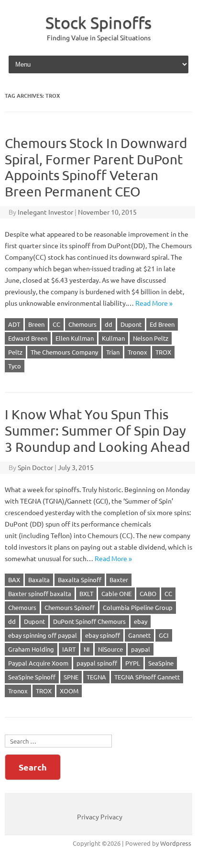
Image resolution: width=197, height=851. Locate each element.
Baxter (118, 579)
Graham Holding (31, 649)
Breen (36, 324)
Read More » (154, 303)
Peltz (15, 352)
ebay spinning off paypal (42, 635)
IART (69, 649)
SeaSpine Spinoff (31, 677)
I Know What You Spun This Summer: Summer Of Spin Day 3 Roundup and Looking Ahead (97, 430)
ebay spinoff (102, 635)
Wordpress (175, 843)
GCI (164, 635)
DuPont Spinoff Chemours (89, 621)
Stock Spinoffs (98, 22)
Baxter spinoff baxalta (39, 593)
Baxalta (39, 579)
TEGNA (96, 677)
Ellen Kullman (74, 338)
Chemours (82, 324)
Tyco (14, 366)
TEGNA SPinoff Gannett (147, 677)
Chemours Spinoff (69, 607)
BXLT (86, 593)
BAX (14, 579)
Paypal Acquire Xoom (38, 663)
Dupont (131, 324)
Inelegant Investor (45, 211)
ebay (140, 621)
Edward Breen (27, 338)
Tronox (137, 352)
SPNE (71, 677)
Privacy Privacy (99, 816)
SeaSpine (161, 663)
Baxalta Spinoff (79, 579)
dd (108, 324)
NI (87, 649)
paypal (140, 649)
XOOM (69, 691)
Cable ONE (116, 593)
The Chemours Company (64, 352)
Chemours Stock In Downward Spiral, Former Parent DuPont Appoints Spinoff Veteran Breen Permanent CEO (96, 167)
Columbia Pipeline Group (138, 607)
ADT (14, 324)
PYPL (132, 663)
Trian (113, 352)
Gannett (139, 635)
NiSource (110, 649)
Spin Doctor (35, 467)
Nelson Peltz (150, 338)
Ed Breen (162, 324)
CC (56, 324)
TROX (163, 352)
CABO (148, 593)
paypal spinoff (97, 663)
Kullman (113, 338)
